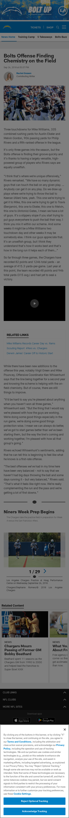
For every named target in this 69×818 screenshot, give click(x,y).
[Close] (65, 729)
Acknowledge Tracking (34, 811)
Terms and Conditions (19, 741)
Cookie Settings (22, 793)
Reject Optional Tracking (34, 801)
